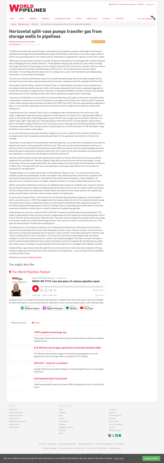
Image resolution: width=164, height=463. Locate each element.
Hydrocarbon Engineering (104, 444)
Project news (13, 409)
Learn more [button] (119, 458)
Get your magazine (144, 18)
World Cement (80, 448)
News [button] (21, 18)
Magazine (33, 18)
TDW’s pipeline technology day (50, 332)
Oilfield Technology (50, 448)
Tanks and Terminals (65, 448)
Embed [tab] (37, 323)
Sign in (142, 4)
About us (112, 412)
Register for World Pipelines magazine (124, 4)
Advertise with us (115, 415)
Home (12, 18)
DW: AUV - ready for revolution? (51, 363)
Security (112, 427)
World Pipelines (14, 44)
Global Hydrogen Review (67, 444)
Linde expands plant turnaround (50, 378)
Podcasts (106, 18)
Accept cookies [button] (151, 458)
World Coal (91, 448)
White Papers (64, 421)
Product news (14, 427)
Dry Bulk (42, 444)
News (61, 415)
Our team (112, 418)
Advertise (120, 18)
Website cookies (115, 430)
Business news (14, 418)
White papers (92, 18)
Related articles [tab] (19, 323)
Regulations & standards (18, 421)
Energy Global (52, 444)
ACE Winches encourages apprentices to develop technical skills (67, 347)
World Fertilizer (102, 448)
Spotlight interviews (63, 18)
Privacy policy (114, 421)
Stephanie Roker (24, 42)
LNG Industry (120, 444)
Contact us (150, 4)
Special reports (14, 424)
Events (79, 18)
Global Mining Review (85, 444)
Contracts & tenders (16, 412)
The (30, 272)
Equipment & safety (16, 415)
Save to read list (98, 42)
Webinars (46, 18)
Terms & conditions (116, 424)
